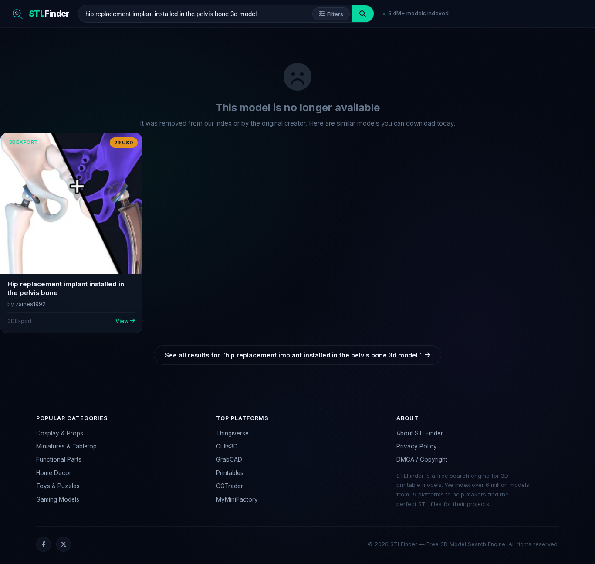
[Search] (363, 13)
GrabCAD (229, 459)
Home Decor (53, 472)
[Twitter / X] (63, 544)
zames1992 (31, 304)
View (121, 321)
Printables (229, 472)
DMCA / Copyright (421, 459)
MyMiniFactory (237, 499)
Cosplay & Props (59, 433)
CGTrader (229, 485)
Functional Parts (58, 459)
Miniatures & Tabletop (66, 446)
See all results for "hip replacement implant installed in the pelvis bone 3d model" (293, 355)
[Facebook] (43, 544)
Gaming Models (57, 499)
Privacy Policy (416, 446)
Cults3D (227, 446)
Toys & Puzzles (58, 485)
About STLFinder (419, 433)
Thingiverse (232, 433)
